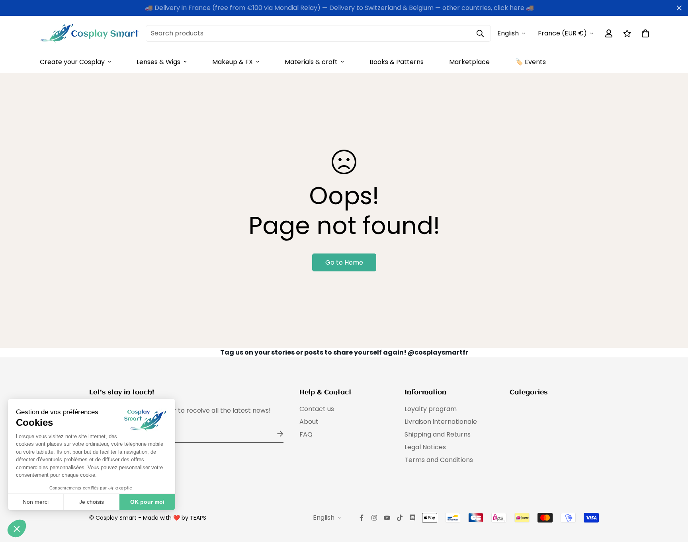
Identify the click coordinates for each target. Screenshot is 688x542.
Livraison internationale (441, 421)
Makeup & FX (232, 61)
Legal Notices (425, 447)
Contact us (316, 408)
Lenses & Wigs (158, 61)
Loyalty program (431, 408)
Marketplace (469, 61)
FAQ (306, 434)
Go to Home (344, 262)
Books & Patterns (396, 61)
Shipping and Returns (438, 434)
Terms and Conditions (439, 459)
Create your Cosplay (72, 61)
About (309, 421)
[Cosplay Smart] (89, 33)
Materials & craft (311, 61)
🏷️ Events (530, 61)
